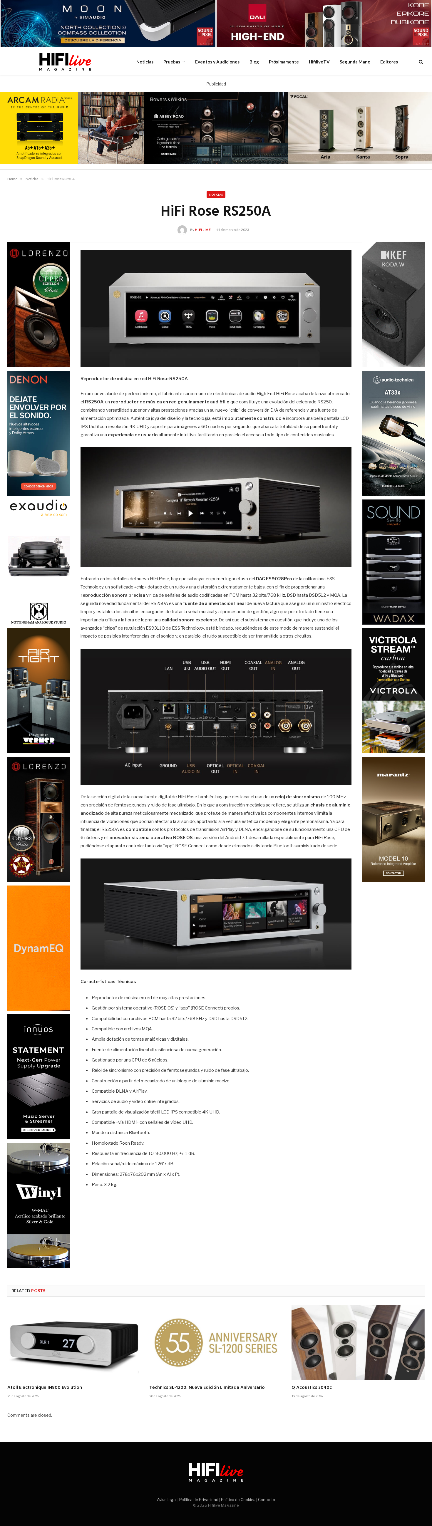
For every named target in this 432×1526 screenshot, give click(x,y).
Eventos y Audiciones (217, 61)
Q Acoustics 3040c (312, 1388)
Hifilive (203, 229)
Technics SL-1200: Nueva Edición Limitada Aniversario (207, 1388)
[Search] (420, 61)
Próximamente (284, 61)
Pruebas (171, 61)
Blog (254, 61)
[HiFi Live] (65, 61)
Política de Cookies (238, 1499)
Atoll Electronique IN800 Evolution (44, 1388)
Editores (389, 61)
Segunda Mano (355, 61)
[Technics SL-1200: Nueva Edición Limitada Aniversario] (215, 1342)
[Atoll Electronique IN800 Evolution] (73, 1342)
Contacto (266, 1499)
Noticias (144, 61)
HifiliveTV (319, 61)
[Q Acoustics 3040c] (358, 1342)
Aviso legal (167, 1499)
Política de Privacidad (198, 1499)
